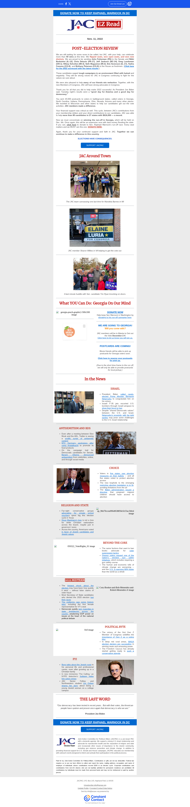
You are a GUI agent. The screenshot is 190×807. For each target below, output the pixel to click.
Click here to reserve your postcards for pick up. (115, 359)
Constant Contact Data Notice (101, 788)
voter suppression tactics (118, 552)
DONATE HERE (95, 127)
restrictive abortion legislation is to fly (116, 485)
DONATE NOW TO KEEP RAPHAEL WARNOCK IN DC (95, 13)
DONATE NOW (115, 312)
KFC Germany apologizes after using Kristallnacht (78, 444)
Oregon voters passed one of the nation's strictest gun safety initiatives (118, 557)
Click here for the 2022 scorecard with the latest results (95, 67)
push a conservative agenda (118, 652)
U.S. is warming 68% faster (121, 569)
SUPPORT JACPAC (95, 145)
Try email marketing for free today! (95, 803)
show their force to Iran (112, 408)
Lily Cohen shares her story (78, 684)
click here (71, 125)
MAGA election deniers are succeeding (118, 643)
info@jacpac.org (93, 791)
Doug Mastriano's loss (72, 520)
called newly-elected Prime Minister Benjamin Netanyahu (118, 396)
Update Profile (83, 788)
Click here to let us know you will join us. (115, 338)
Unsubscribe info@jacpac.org (95, 785)
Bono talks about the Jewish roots (76, 664)
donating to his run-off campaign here (114, 317)
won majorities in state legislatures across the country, (78, 611)
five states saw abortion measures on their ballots (117, 474)
